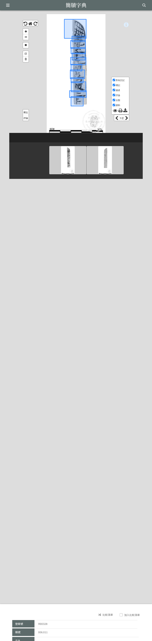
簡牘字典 (76, 5)
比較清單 (107, 614)
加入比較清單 (132, 615)
